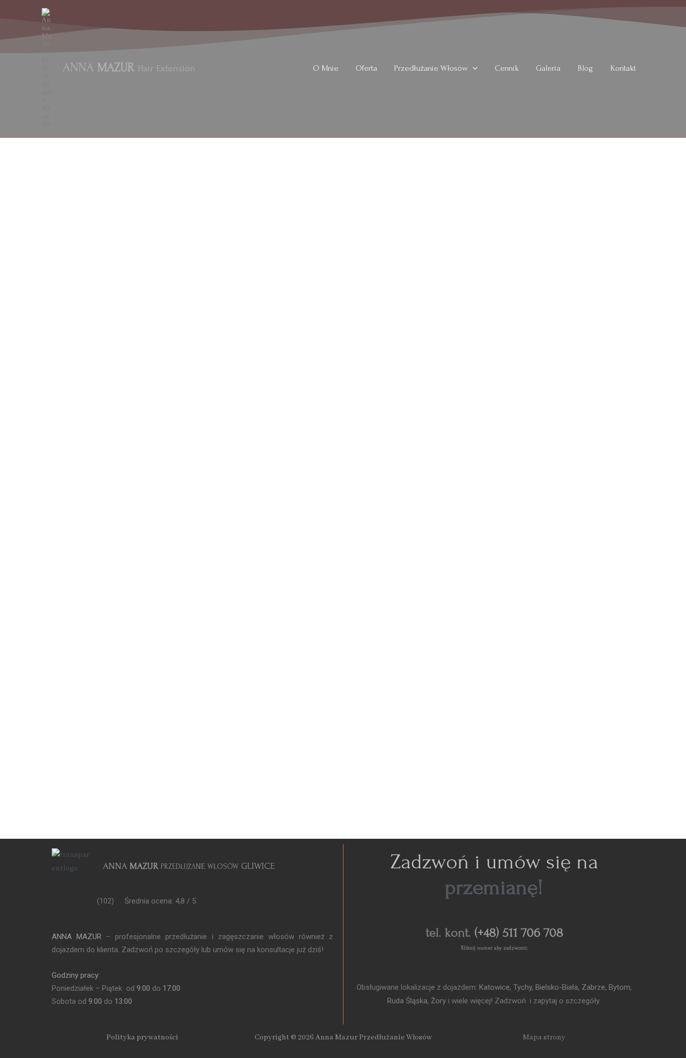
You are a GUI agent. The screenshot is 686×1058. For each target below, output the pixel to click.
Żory (438, 1000)
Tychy (521, 987)
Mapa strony (544, 1037)
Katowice (494, 987)
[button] (473, 68)
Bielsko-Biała (556, 987)
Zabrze (593, 987)
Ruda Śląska (407, 1000)
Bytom (619, 987)
